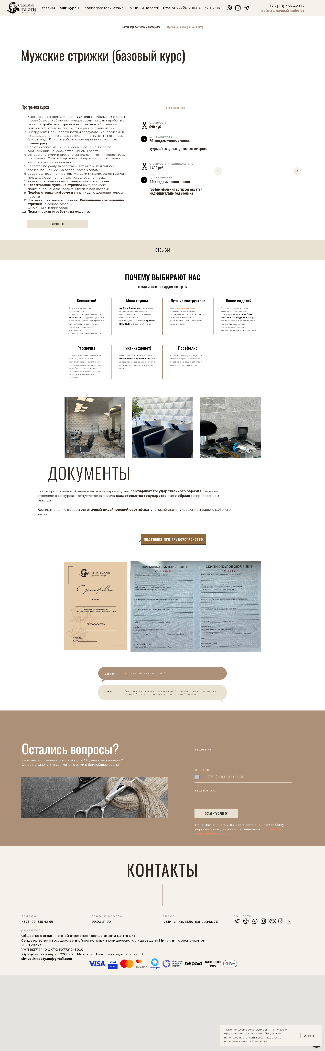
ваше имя (203, 749)
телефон (202, 770)
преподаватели (185, 308)
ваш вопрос (205, 790)
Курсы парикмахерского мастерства (141, 27)
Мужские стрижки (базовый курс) (185, 27)
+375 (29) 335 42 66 (285, 6)
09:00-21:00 (101, 922)
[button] (57, 224)
